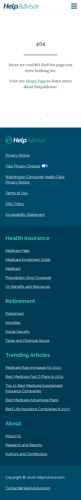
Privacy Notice (17, 155)
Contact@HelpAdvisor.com (27, 488)
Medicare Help (17, 251)
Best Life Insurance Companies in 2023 (37, 409)
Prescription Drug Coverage (28, 278)
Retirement (14, 314)
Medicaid (12, 269)
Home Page (36, 81)
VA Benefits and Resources (27, 287)
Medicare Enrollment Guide (27, 260)
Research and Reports (23, 445)
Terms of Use (16, 193)
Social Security (17, 332)
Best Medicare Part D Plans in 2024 (34, 376)
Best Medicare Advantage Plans (31, 400)
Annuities (12, 323)
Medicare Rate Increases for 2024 (33, 367)
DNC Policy (14, 204)
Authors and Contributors (26, 454)
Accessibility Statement (25, 215)
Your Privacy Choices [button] (22, 166)
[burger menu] (74, 6)
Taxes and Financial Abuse (27, 341)
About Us (13, 436)
